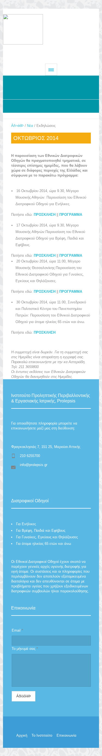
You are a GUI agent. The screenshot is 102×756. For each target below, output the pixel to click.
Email (17, 630)
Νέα (30, 126)
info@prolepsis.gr (33, 465)
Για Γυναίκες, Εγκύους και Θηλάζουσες (47, 537)
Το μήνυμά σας (25, 649)
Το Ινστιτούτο (42, 735)
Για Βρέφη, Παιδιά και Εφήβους (40, 530)
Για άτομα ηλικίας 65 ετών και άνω (43, 544)
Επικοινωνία (66, 735)
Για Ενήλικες (26, 524)
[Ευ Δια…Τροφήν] (51, 29)
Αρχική (21, 735)
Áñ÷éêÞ (17, 126)
